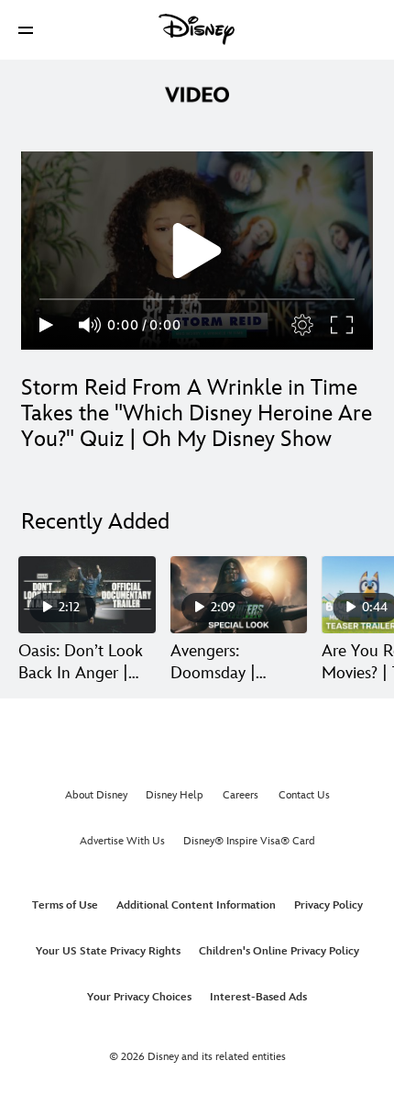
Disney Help (174, 795)
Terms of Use (65, 905)
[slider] (197, 299)
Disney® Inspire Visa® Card (249, 841)
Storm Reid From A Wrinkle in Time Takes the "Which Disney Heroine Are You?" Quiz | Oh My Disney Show (196, 413)
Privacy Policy (328, 905)
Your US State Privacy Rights (108, 951)
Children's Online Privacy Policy (279, 951)
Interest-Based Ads (258, 997)
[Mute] (91, 325)
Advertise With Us (122, 841)
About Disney (96, 795)
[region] (197, 250)
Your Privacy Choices (139, 997)
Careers (240, 795)
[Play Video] (197, 250)
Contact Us (304, 795)
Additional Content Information (196, 905)
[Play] (46, 325)
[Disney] (197, 29)
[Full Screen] (343, 325)
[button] (25, 30)
